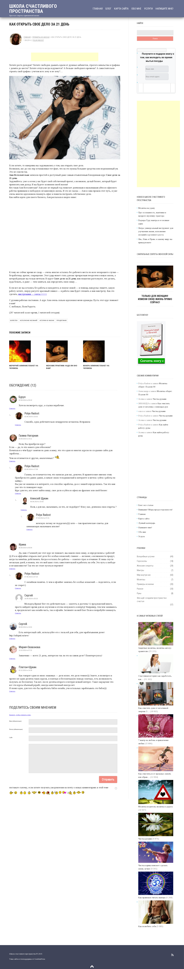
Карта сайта (121, 8)
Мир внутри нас (144, 575)
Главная (98, 8)
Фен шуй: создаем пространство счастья (152, 600)
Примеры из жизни (40, 37)
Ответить (12, 408)
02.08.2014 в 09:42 (25, 400)
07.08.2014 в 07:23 (31, 577)
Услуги (148, 8)
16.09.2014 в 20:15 (31, 598)
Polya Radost (38, 40)
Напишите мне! (164, 8)
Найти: (140, 23)
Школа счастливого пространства (33, 8)
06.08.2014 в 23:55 (37, 501)
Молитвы (141, 579)
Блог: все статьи (145, 505)
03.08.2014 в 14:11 (25, 439)
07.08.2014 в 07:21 (42, 518)
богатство (14, 320)
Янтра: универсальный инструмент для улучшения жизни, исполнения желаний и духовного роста (155, 231)
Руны (139, 593)
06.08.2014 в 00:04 (25, 548)
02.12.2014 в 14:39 (25, 670)
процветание (61, 320)
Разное (140, 588)
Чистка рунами (159, 399)
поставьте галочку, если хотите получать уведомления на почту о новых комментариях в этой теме (58, 787)
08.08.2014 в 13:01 (25, 627)
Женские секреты (145, 565)
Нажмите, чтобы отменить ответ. (20, 715)
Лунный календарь (146, 523)
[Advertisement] (64, 57)
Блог (108, 8)
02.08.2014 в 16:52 (31, 416)
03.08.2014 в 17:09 (31, 469)
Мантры (140, 570)
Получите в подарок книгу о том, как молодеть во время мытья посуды (157, 57)
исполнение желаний (28, 320)
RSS (172, 955)
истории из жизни (47, 320)
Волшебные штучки (145, 556)
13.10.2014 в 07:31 (25, 650)
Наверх (92, 966)
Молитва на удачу (146, 208)
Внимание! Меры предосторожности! (155, 509)
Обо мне (136, 8)
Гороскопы (142, 561)
